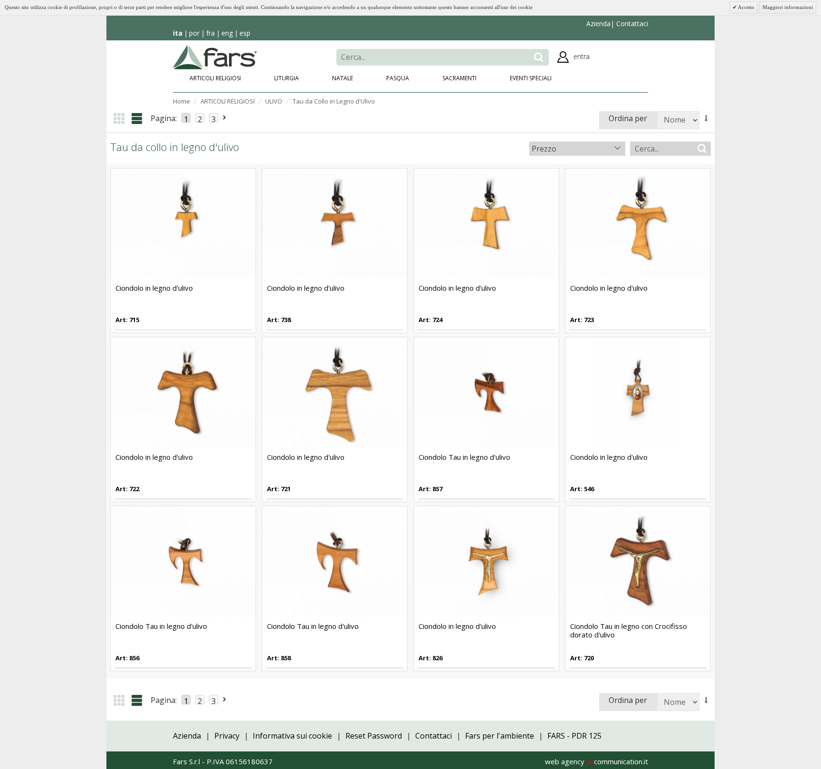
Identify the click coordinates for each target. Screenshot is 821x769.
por (194, 33)
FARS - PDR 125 (574, 736)
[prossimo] (225, 118)
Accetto (745, 7)
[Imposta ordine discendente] (706, 118)
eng (227, 33)
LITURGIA (286, 78)
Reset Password (373, 736)
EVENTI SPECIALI (531, 78)
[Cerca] (538, 57)
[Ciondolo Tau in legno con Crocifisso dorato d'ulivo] (637, 561)
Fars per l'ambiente (499, 736)
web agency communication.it (596, 761)
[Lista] (137, 118)
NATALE (342, 78)
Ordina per (628, 118)
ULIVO (273, 101)
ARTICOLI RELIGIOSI (215, 78)
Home (181, 101)
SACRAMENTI (459, 78)
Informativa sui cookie (292, 736)
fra (210, 33)
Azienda (598, 23)
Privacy (226, 736)
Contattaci (631, 23)
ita (177, 33)
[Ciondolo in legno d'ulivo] (183, 223)
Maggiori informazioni (788, 7)
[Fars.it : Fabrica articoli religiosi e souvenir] (215, 56)
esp (244, 33)
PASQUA (397, 78)
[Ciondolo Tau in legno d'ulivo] (486, 392)
